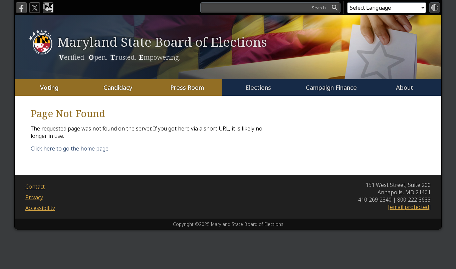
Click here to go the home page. (70, 148)
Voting (49, 87)
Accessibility (40, 208)
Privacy (34, 197)
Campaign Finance (331, 87)
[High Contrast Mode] (434, 7)
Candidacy (118, 87)
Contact (35, 186)
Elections (258, 87)
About (404, 87)
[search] (270, 7)
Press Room (187, 87)
